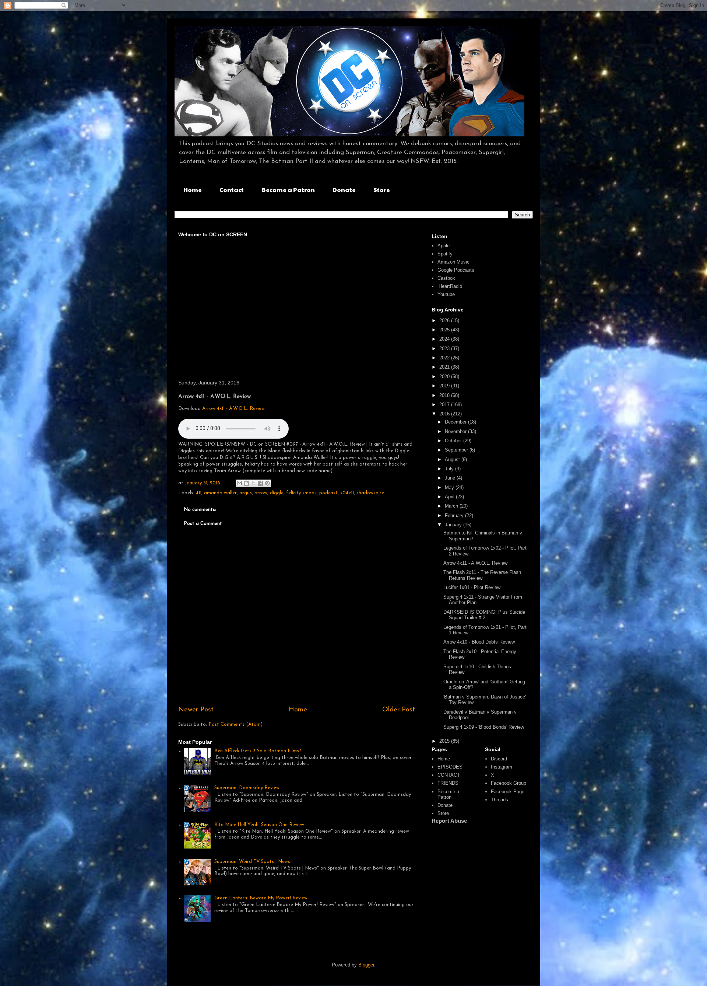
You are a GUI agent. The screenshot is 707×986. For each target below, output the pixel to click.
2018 (445, 395)
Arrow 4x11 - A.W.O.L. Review (233, 408)
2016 (445, 414)
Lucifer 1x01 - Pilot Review (471, 587)
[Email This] (239, 483)
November (456, 431)
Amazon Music (453, 262)
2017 (445, 404)
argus (245, 493)
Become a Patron (288, 189)
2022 (445, 357)
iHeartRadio (449, 286)
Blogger (366, 965)
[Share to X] (253, 483)
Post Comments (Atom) (235, 724)
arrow (260, 493)
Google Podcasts (455, 270)
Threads (499, 799)
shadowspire (370, 493)
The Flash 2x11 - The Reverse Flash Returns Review (482, 575)
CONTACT (448, 775)
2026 (445, 320)
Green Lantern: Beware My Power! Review (260, 898)
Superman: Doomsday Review (246, 787)
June (451, 478)
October (454, 440)
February (455, 515)
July (450, 468)
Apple (443, 245)
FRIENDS (447, 783)
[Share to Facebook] (260, 483)
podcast (328, 493)
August (453, 459)
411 (198, 493)
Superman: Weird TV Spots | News (252, 861)
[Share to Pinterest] (267, 483)
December (456, 422)
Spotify (445, 254)
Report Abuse (449, 821)
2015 (445, 741)
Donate (344, 189)
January (454, 524)
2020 (445, 376)
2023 (445, 348)
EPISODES (449, 767)
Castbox (446, 278)
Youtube (446, 294)
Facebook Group (508, 783)
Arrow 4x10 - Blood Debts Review (479, 642)
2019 (445, 386)
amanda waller (220, 493)
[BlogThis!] (246, 483)
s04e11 (347, 493)
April (450, 496)
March (452, 506)
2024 (445, 339)
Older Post (398, 709)
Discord (499, 759)
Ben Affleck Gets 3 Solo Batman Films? (257, 751)
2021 (445, 367)
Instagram (501, 767)
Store (381, 189)
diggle (277, 493)
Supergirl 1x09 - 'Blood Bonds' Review (483, 727)
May (450, 487)
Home (192, 189)
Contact (231, 189)
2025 (445, 329)
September (457, 450)
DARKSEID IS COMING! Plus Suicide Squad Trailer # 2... (484, 615)
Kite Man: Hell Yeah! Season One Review (259, 824)
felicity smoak (301, 493)
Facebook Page (507, 791)
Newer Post (196, 709)
